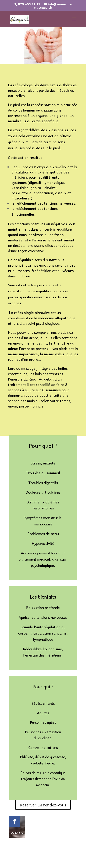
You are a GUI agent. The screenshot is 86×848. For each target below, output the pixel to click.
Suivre (21, 832)
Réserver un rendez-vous (43, 805)
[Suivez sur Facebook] (14, 821)
